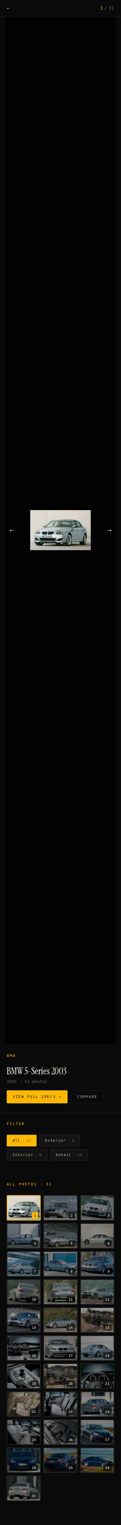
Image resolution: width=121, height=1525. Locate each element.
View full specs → (37, 1097)
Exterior (59, 1140)
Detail (69, 1155)
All (21, 1140)
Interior (27, 1155)
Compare (87, 1097)
